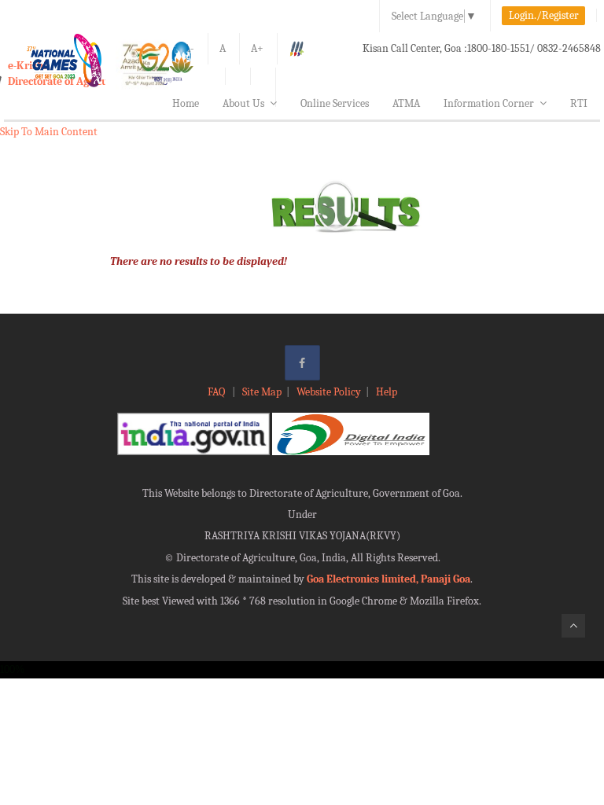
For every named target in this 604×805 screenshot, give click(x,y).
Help (386, 392)
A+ (257, 48)
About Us (243, 103)
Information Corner (489, 103)
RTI (578, 103)
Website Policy (328, 392)
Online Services (334, 103)
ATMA (406, 103)
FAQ (217, 392)
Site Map (262, 392)
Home (185, 103)
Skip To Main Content (49, 131)
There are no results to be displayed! (198, 261)
